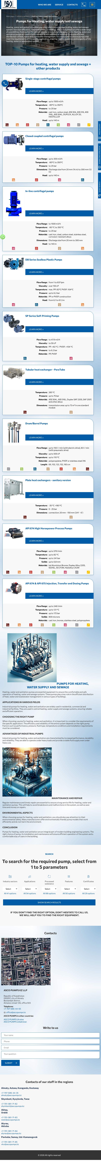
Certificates (88, 881)
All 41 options (10, 893)
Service (59, 4)
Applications (29, 881)
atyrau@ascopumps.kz (11, 1133)
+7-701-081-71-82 (9, 1104)
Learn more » (36, 91)
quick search (99, 187)
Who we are (44, 4)
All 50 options (69, 893)
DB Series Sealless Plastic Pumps (43, 259)
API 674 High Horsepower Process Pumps (48, 528)
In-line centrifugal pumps (39, 191)
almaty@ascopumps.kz (11, 1095)
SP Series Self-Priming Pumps (42, 315)
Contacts (72, 4)
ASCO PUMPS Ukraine (14, 1019)
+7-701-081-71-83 (9, 1117)
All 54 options (30, 893)
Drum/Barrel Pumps (36, 423)
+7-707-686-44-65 (85, 4)
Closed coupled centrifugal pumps (44, 135)
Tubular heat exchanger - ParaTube (45, 369)
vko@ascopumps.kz (10, 1144)
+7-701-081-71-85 (9, 1142)
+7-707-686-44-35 (9, 1093)
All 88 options (49, 893)
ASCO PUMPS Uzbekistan (15, 1022)
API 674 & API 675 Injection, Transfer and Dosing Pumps (57, 583)
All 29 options (88, 893)
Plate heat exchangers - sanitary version (48, 480)
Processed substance (49, 882)
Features (69, 881)
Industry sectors (10, 881)
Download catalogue (99, 155)
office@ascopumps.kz (16, 1012)
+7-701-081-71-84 (9, 1131)
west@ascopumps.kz (10, 1119)
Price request (99, 129)
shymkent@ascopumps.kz (12, 1106)
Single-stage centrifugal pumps (43, 78)
